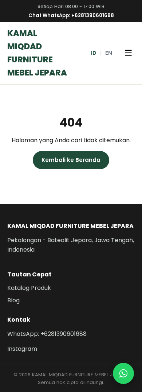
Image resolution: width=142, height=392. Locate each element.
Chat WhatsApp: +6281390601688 (71, 15)
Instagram (22, 349)
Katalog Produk (29, 288)
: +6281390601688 (47, 334)
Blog (13, 300)
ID (93, 53)
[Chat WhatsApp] (123, 373)
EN (108, 53)
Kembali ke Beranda (71, 160)
